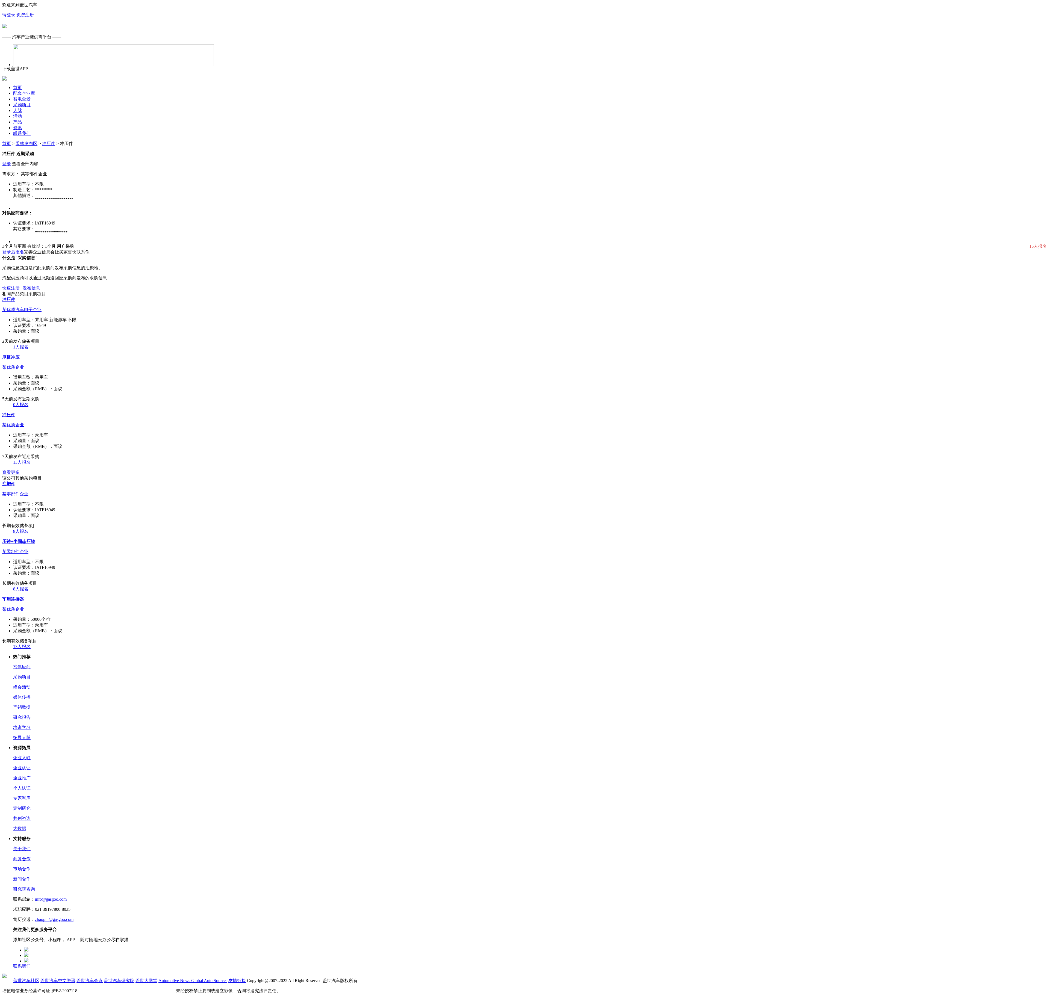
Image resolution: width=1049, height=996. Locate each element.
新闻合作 (22, 879)
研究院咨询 (24, 889)
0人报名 (20, 404)
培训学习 (22, 727)
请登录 (8, 15)
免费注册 (25, 15)
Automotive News (174, 980)
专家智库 (22, 798)
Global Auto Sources (209, 980)
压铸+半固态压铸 (18, 541)
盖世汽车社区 (26, 980)
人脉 (17, 110)
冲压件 (48, 143)
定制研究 (22, 808)
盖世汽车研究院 (119, 980)
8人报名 (20, 531)
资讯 (17, 127)
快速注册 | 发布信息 (21, 288)
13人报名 (22, 462)
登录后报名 (13, 252)
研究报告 (22, 717)
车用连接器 (13, 599)
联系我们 (22, 133)
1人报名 (20, 347)
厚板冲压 (11, 357)
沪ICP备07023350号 (97, 990)
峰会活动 (22, 687)
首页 (17, 87)
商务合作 (22, 858)
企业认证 (22, 768)
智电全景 (22, 99)
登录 (6, 163)
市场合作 (22, 869)
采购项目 (22, 104)
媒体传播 (22, 697)
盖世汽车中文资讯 (57, 980)
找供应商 (22, 666)
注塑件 (8, 483)
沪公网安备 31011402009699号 (146, 990)
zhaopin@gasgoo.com (54, 919)
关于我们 (22, 848)
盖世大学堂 (146, 980)
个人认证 (22, 788)
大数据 (19, 828)
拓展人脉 (22, 737)
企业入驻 (22, 757)
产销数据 (22, 707)
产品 (17, 122)
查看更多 (11, 472)
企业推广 (22, 778)
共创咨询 (22, 818)
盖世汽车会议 (89, 980)
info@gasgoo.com (51, 899)
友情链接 (237, 980)
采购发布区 (26, 143)
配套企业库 (24, 93)
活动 (17, 116)
